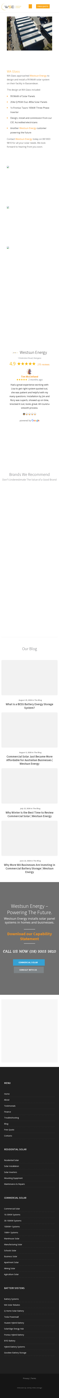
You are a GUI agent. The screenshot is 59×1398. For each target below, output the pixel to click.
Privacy (26, 1378)
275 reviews (43, 364)
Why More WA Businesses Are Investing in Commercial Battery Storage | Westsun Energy (29, 868)
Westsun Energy (38, 75)
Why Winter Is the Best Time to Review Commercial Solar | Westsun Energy (29, 814)
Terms (33, 1378)
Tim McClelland (29, 376)
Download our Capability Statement (29, 936)
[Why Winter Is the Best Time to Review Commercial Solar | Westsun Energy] (29, 785)
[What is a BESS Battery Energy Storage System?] (29, 677)
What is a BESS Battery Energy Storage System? (29, 706)
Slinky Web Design (34, 1387)
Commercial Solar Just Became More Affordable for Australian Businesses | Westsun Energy (29, 760)
